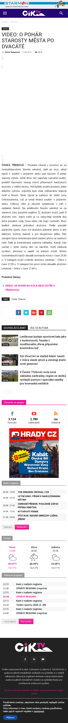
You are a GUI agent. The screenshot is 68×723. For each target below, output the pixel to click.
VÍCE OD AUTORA (39, 328)
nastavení (39, 711)
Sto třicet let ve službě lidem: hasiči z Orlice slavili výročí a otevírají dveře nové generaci (43, 359)
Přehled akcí (22, 527)
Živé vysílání (26, 621)
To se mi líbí (12, 412)
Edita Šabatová (12, 52)
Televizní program (13, 575)
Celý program (10, 621)
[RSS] (34, 659)
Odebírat (34, 412)
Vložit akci (8, 527)
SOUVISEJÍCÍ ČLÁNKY (15, 328)
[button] (62, 13)
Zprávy (5, 28)
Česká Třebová (18, 299)
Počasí (7, 538)
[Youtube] (43, 659)
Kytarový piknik (28, 511)
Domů (4, 21)
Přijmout (10, 717)
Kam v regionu (11, 483)
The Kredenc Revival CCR (33, 492)
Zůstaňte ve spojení (14, 402)
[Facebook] (25, 659)
